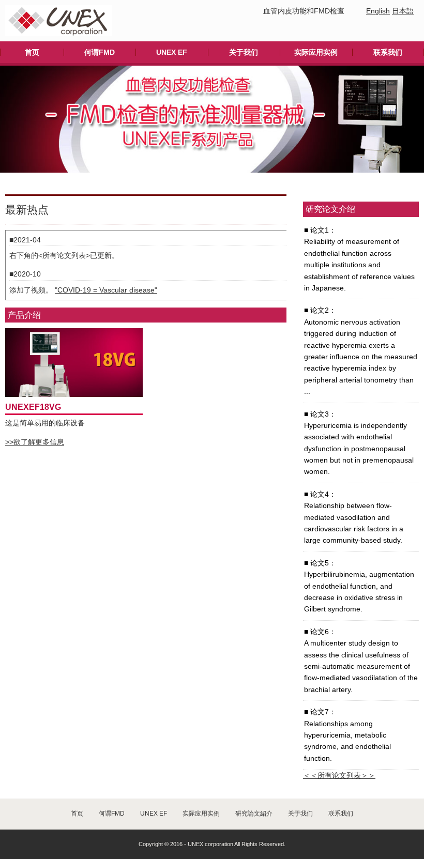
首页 (32, 52)
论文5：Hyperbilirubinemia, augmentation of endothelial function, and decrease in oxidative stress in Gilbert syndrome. (359, 586)
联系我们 (387, 52)
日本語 (403, 11)
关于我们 (243, 52)
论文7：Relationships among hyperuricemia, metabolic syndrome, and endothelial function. (347, 735)
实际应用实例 (316, 52)
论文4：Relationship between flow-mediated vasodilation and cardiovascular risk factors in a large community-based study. (353, 517)
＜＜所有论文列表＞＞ (339, 775)
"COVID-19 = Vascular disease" (106, 290)
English (378, 11)
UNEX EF (171, 52)
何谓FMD (99, 52)
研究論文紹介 (253, 813)
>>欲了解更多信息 (34, 442)
